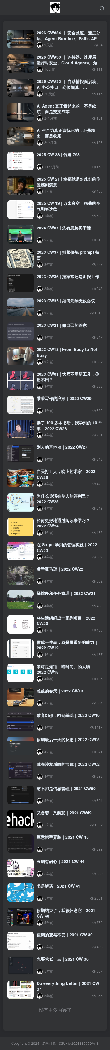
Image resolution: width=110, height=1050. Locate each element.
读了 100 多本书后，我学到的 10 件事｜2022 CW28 (69, 425)
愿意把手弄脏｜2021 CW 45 (63, 837)
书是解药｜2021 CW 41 (58, 886)
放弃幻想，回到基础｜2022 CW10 (68, 715)
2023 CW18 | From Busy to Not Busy (67, 352)
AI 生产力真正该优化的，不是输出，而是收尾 (66, 133)
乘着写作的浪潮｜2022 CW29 (64, 398)
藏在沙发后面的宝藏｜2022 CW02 (68, 764)
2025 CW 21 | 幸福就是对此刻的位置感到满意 (68, 182)
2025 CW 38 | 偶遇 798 (58, 154)
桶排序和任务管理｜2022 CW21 (66, 593)
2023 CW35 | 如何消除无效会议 (66, 301)
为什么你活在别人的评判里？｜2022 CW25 (65, 499)
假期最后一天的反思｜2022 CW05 (68, 739)
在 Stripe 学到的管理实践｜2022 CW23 (67, 547)
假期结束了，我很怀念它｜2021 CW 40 (66, 913)
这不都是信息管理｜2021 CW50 (66, 788)
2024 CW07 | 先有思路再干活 (64, 228)
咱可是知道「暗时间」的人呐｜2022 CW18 (65, 669)
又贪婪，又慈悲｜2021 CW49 (64, 813)
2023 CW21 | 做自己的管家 (62, 325)
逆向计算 (49, 1043)
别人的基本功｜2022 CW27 (62, 447)
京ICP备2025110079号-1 (79, 1043)
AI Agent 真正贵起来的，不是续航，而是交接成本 (66, 109)
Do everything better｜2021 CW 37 (68, 986)
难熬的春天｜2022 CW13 (60, 691)
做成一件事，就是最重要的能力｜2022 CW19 (67, 645)
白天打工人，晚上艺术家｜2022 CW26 (66, 474)
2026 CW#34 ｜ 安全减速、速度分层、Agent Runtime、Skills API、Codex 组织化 (69, 38)
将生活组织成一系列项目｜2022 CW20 (66, 621)
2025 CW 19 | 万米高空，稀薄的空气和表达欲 (68, 206)
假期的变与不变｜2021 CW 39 (65, 934)
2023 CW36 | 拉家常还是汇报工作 (68, 276)
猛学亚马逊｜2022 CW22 (60, 569)
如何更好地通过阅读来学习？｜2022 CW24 (65, 523)
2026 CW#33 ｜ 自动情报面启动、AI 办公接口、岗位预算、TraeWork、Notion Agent (68, 87)
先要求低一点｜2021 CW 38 (63, 959)
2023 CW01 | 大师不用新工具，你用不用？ (68, 377)
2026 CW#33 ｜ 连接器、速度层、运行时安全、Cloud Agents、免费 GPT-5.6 (69, 62)
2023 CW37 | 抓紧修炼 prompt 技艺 (68, 255)
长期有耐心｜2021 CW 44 (60, 861)
